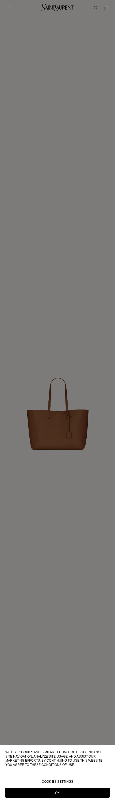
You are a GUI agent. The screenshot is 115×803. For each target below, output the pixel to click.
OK (57, 793)
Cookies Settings (57, 781)
